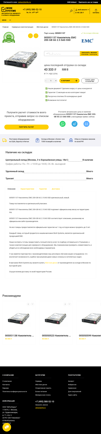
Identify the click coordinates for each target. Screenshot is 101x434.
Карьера (5, 388)
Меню (4, 20)
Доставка (56, 189)
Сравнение (72, 388)
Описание (12, 189)
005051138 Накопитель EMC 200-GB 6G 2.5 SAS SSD (19, 335)
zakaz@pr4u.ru (24, 2)
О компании (7, 381)
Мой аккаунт (83, 10)
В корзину (65, 81)
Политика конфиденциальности (14, 391)
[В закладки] (32, 304)
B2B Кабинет (72, 2)
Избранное (72, 385)
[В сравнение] (28, 304)
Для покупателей (74, 391)
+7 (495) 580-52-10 (32, 9)
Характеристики (27, 189)
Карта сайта (72, 395)
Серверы (38, 381)
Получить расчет (26, 127)
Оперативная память (43, 388)
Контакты (6, 385)
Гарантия (43, 189)
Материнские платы (43, 395)
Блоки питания (41, 391)
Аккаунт (71, 381)
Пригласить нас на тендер (88, 2)
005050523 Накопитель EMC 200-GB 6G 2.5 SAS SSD (56, 335)
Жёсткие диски (51, 263)
